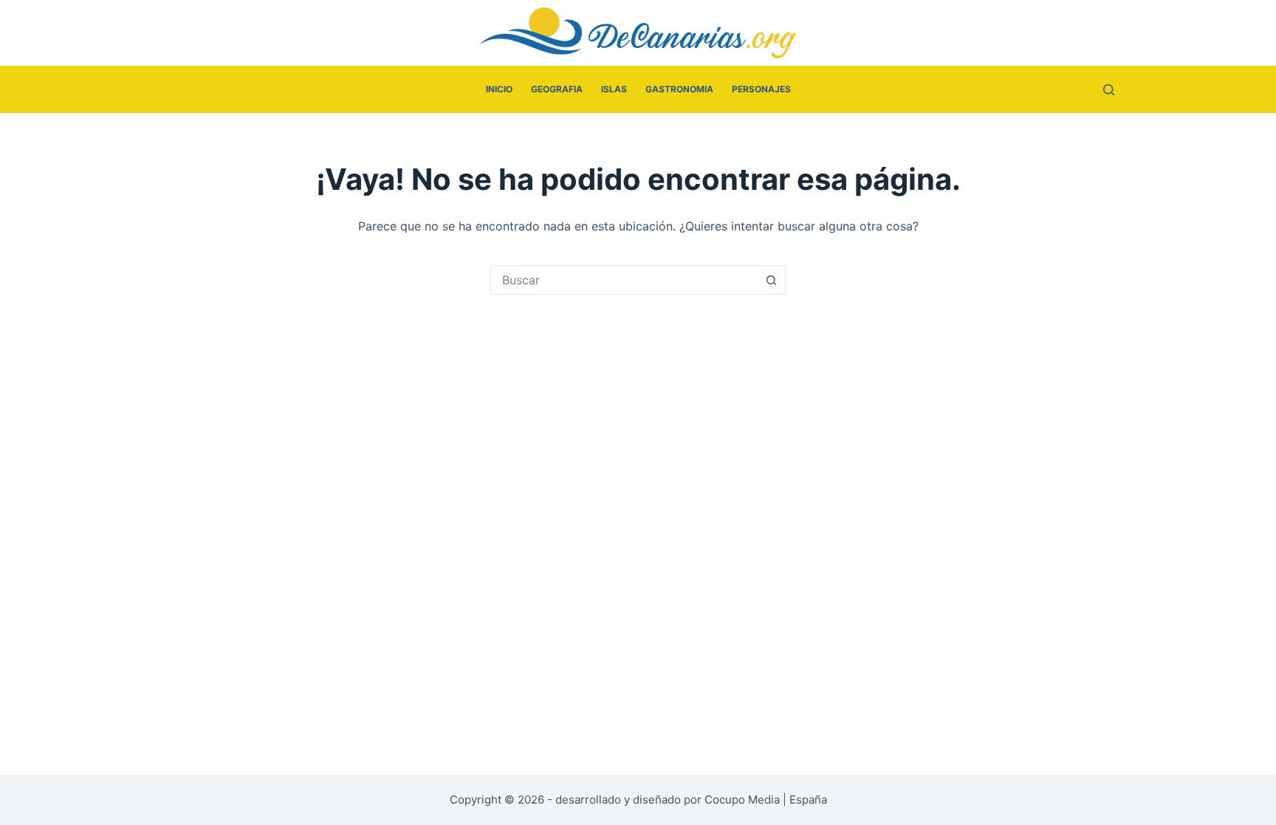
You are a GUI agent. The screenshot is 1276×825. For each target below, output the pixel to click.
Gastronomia (679, 89)
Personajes (761, 89)
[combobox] (624, 280)
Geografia (557, 89)
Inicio (499, 89)
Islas (614, 89)
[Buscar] (1108, 89)
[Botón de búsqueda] (771, 280)
